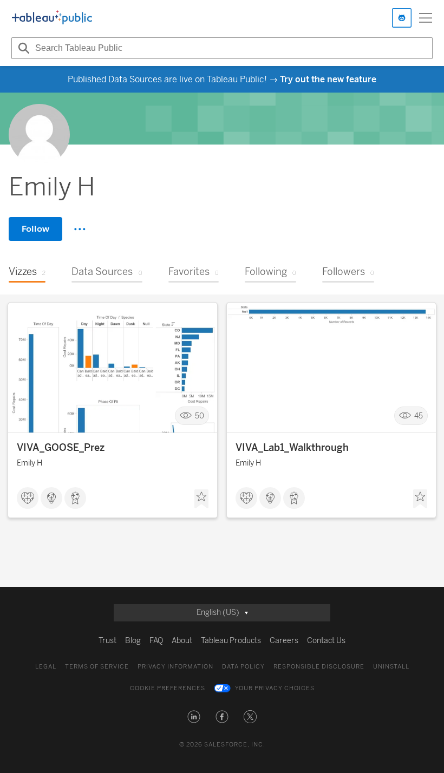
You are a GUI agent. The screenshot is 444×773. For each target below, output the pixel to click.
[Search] (22, 48)
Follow (35, 228)
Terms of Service (97, 666)
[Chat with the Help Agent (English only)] (402, 18)
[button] (194, 716)
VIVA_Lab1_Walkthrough (292, 448)
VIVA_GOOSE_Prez (61, 448)
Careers (284, 640)
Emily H (29, 463)
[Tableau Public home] (52, 18)
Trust (107, 640)
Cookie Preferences (167, 688)
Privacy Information (175, 666)
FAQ (156, 640)
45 (418, 416)
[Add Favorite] (201, 499)
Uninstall (391, 666)
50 (199, 416)
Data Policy (243, 666)
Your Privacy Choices (275, 688)
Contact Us (326, 640)
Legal (45, 666)
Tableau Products (231, 640)
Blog (133, 640)
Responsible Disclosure (318, 666)
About (182, 640)
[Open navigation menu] (425, 18)
